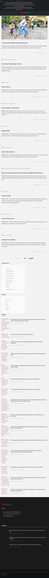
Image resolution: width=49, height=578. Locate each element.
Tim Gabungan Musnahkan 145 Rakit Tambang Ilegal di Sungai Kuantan (25, 389)
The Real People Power (8, 218)
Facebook (8, 307)
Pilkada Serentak (9, 280)
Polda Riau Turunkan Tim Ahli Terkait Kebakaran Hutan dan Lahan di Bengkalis (19, 3)
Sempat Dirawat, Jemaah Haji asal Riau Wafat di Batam (22, 334)
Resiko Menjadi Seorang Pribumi (10, 108)
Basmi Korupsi (8, 269)
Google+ (7, 309)
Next (25, 258)
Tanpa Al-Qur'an (6, 86)
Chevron (7, 287)
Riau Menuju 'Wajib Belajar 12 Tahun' (12, 64)
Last (31, 258)
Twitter (7, 304)
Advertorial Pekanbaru (10, 273)
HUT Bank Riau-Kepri (10, 275)
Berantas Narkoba (9, 278)
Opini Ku (7, 284)
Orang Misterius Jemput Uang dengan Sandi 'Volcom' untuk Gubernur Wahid (27, 467)
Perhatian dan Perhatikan (8, 239)
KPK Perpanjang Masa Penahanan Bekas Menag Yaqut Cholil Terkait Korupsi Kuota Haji (29, 440)
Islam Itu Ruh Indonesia (8, 151)
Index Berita (8, 300)
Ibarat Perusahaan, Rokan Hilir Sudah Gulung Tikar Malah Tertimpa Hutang (22, 173)
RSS (7, 302)
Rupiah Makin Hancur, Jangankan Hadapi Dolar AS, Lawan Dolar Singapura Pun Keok (25, 544)
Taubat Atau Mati (6, 195)
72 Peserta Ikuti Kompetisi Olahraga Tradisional (14, 43)
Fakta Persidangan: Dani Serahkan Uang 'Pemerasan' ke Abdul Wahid (25, 379)
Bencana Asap (8, 282)
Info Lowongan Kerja (9, 271)
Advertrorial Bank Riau (10, 289)
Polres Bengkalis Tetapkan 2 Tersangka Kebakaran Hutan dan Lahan (18, 7)
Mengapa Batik (6, 130)
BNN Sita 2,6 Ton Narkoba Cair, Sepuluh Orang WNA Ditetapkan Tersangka (18, 2)
